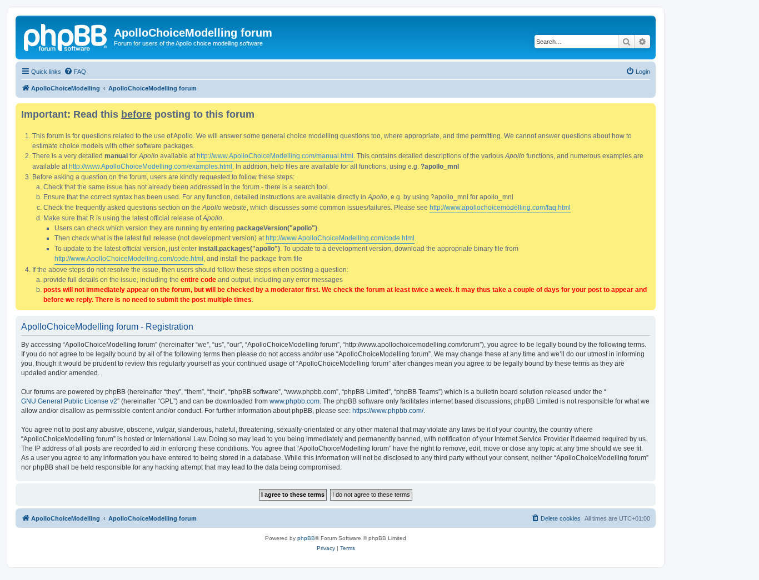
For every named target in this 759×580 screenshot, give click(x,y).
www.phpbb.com (294, 401)
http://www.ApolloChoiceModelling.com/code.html (340, 238)
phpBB (306, 538)
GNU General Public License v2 (69, 401)
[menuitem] (75, 71)
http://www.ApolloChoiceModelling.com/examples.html (150, 166)
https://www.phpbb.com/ (387, 411)
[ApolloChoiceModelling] (66, 36)
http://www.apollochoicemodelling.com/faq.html (500, 207)
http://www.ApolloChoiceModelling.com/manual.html (275, 156)
